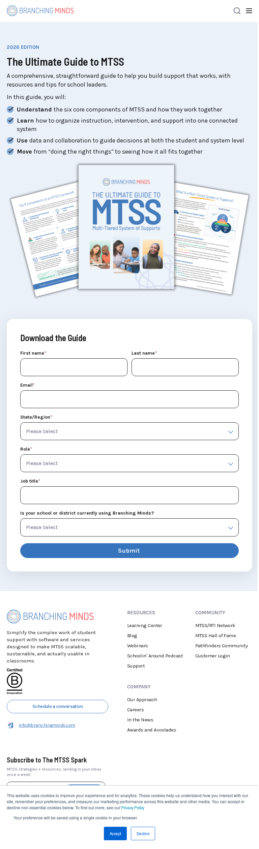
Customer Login (212, 656)
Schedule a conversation (57, 706)
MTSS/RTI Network (215, 625)
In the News (140, 720)
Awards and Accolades (151, 730)
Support (136, 666)
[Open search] (237, 10)
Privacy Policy (132, 807)
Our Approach (142, 699)
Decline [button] (143, 833)
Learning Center (144, 625)
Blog (132, 635)
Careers (135, 710)
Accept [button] (115, 833)
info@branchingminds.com (47, 725)
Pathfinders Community (221, 646)
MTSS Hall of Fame (215, 635)
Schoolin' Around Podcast (155, 656)
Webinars (137, 646)
